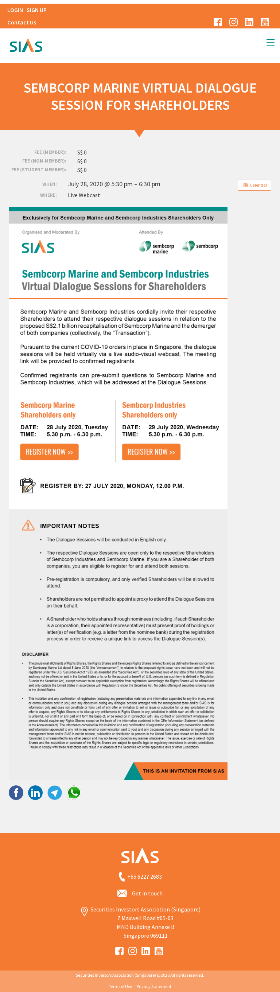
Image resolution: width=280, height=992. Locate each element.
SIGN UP (37, 9)
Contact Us (21, 22)
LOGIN (15, 9)
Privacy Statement (154, 986)
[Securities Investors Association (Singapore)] (25, 44)
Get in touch (147, 893)
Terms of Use (120, 986)
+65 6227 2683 (144, 876)
